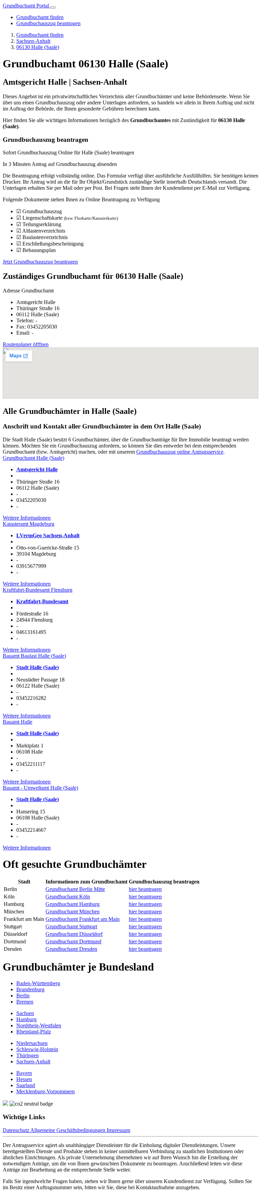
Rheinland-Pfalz (33, 1031)
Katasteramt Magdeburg (28, 524)
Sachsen (25, 1013)
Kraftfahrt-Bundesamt (42, 601)
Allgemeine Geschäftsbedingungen (68, 1130)
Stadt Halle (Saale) (37, 667)
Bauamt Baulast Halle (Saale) (34, 656)
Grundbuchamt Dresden (71, 949)
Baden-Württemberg (38, 983)
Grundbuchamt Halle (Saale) (33, 458)
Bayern (24, 1073)
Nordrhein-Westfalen (38, 1025)
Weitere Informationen (27, 518)
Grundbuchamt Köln (68, 896)
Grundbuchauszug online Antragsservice (179, 452)
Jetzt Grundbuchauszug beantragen (40, 262)
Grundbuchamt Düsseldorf (74, 934)
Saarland (25, 1085)
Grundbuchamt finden (40, 17)
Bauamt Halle (17, 722)
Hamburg (26, 1019)
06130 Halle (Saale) (37, 47)
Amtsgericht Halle (37, 469)
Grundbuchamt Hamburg (73, 904)
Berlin (23, 995)
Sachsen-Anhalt (33, 41)
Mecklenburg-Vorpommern (45, 1091)
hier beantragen (145, 889)
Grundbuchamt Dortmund (73, 941)
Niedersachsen (32, 1043)
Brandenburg (30, 989)
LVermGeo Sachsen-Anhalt (48, 535)
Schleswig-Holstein (37, 1049)
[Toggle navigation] (53, 7)
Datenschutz (16, 1130)
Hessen (24, 1079)
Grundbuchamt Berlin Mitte (75, 889)
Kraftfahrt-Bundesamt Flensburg (37, 590)
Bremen (24, 1002)
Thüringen (27, 1055)
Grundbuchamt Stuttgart (71, 926)
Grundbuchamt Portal (26, 6)
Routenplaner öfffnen (26, 344)
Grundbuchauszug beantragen (48, 23)
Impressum (118, 1130)
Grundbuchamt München (73, 911)
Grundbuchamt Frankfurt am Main (83, 919)
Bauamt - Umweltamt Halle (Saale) (40, 788)
